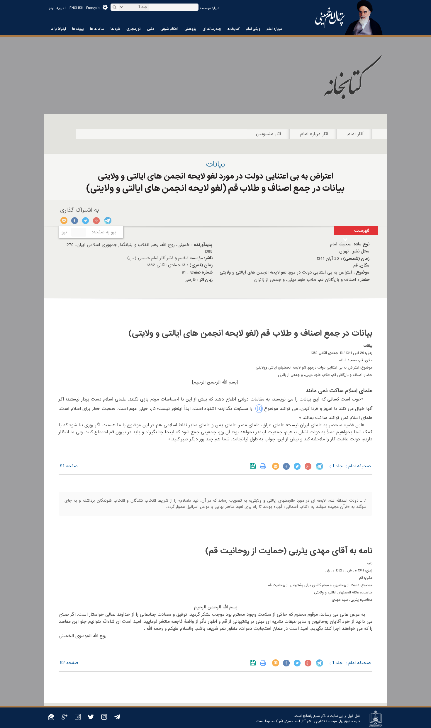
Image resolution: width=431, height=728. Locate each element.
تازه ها (115, 29)
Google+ (97, 220)
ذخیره (254, 466)
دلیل (150, 29)
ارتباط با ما (58, 29)
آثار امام (355, 134)
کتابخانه (234, 29)
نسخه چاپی (264, 466)
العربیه (62, 8)
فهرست (361, 231)
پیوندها (78, 29)
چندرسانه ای (212, 29)
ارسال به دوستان (64, 220)
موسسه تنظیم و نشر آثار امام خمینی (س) (306, 721)
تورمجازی (133, 29)
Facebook (75, 220)
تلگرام (107, 220)
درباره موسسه (209, 8)
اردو (51, 8)
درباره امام (274, 29)
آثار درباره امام (314, 134)
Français (93, 8)
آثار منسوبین (268, 134)
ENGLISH (76, 8)
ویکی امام (253, 29)
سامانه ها (97, 29)
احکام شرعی (169, 29)
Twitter (86, 220)
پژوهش (190, 29)
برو (64, 232)
